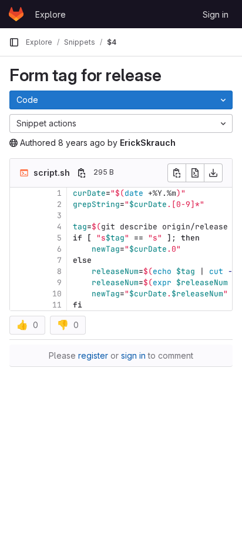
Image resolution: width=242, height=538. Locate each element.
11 (57, 305)
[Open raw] (195, 172)
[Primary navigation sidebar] (14, 42)
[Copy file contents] (176, 172)
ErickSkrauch (148, 143)
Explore (50, 14)
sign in (133, 355)
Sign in (215, 14)
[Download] (213, 172)
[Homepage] (16, 14)
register (93, 355)
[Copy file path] (81, 172)
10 (57, 294)
